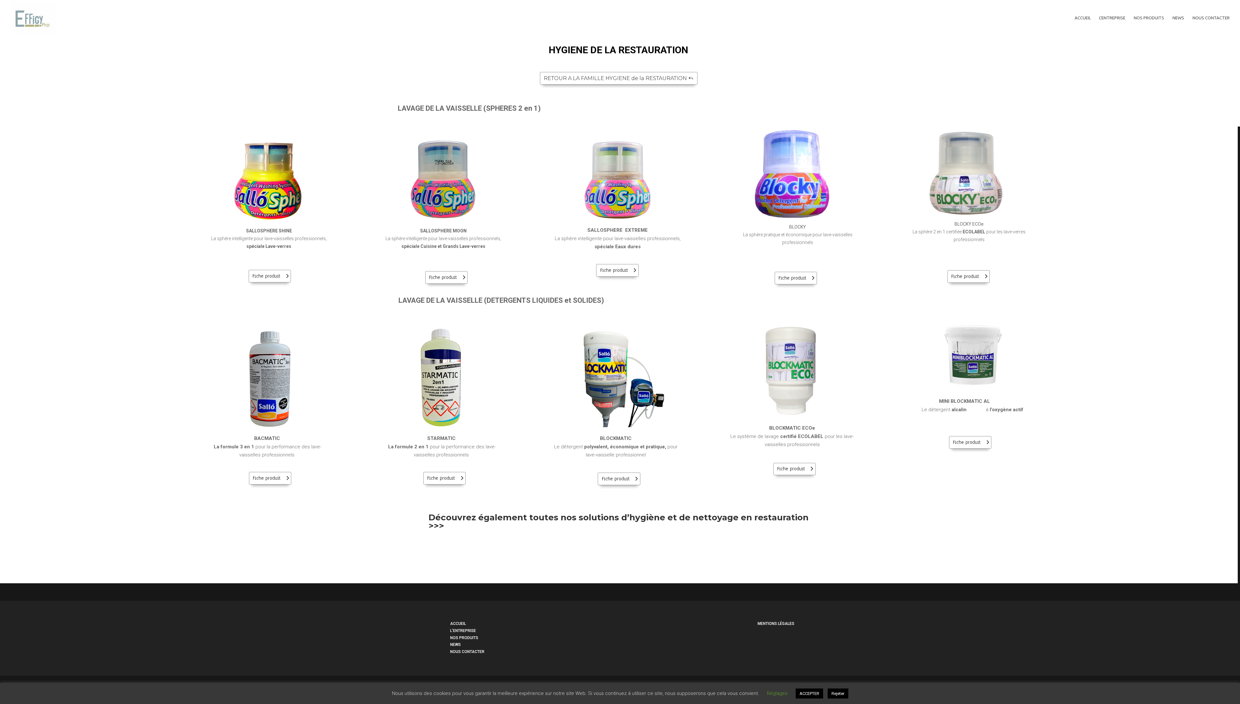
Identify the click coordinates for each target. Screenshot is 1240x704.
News (1178, 17)
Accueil (1083, 17)
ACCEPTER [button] (809, 693)
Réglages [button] (777, 693)
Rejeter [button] (838, 693)
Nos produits (1149, 17)
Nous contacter (1211, 17)
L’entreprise (1112, 17)
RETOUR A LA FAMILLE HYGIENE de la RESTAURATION (615, 78)
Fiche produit (266, 276)
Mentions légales (776, 623)
